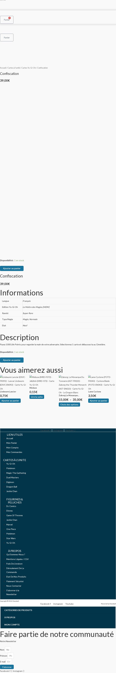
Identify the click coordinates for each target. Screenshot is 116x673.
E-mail (3, 661)
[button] (58, 10)
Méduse (33, 388)
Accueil (3, 68)
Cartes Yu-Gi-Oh (28, 68)
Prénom (4, 655)
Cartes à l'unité (14, 68)
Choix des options (69, 404)
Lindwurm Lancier (8, 391)
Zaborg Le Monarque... (69, 395)
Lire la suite (37, 397)
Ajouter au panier (12, 268)
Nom (2, 649)
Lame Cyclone (94, 391)
